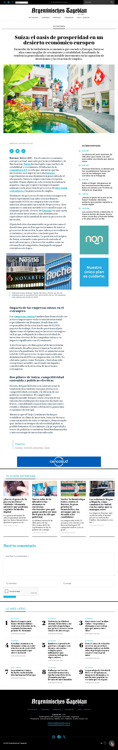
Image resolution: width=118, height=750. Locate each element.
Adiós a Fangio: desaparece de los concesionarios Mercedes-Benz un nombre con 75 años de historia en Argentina (97, 186)
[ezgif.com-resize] (94, 272)
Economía (45, 17)
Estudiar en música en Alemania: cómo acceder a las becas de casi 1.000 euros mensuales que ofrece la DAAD (23, 648)
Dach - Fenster (16, 667)
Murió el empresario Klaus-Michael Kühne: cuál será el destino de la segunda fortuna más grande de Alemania (23, 626)
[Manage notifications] (112, 745)
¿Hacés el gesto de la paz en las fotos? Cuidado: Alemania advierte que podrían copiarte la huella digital (97, 201)
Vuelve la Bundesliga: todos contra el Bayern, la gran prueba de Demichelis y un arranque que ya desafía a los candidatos (73, 508)
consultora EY (18, 170)
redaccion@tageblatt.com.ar (59, 723)
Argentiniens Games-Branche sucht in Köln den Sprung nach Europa (23, 672)
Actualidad (33, 17)
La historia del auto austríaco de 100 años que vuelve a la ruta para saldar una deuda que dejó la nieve (98, 157)
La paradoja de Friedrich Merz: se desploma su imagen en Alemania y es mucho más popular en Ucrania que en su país (97, 675)
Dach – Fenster (83, 17)
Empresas (57, 17)
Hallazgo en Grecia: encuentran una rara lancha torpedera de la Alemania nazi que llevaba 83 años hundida (60, 675)
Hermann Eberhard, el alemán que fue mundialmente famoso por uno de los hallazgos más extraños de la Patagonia (98, 172)
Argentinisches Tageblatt (18, 743)
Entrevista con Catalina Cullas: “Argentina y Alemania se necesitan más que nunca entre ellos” (96, 626)
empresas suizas (24, 316)
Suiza (27, 164)
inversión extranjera (33, 447)
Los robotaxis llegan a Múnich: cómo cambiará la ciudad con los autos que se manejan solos (101, 504)
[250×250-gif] (94, 240)
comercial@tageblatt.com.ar (59, 725)
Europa (50, 173)
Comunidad (69, 17)
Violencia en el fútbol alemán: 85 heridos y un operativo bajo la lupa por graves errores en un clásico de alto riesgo (60, 626)
